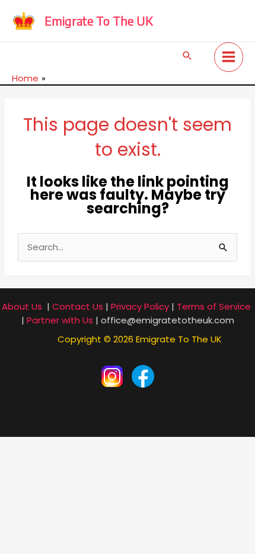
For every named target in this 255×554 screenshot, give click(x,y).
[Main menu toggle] (229, 57)
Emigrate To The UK (98, 20)
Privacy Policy (140, 306)
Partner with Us (60, 320)
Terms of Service (214, 306)
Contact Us (77, 306)
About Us (22, 306)
